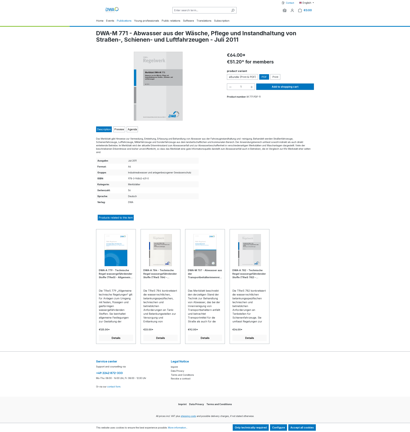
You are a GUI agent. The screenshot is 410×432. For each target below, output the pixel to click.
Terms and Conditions (182, 375)
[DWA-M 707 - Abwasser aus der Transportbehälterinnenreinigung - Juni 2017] (205, 251)
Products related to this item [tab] (116, 217)
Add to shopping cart (285, 86)
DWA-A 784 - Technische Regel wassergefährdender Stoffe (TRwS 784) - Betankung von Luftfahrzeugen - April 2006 (160, 274)
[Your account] (292, 10)
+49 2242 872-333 (109, 373)
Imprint (174, 367)
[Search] (233, 10)
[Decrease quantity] (230, 86)
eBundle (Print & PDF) (242, 77)
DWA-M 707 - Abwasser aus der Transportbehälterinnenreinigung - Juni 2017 (205, 274)
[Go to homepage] (112, 9)
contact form (113, 386)
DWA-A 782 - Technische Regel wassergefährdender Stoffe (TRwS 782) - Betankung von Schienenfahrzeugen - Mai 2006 (249, 274)
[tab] (104, 129)
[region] (158, 86)
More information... (177, 427)
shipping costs (188, 416)
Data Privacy (177, 371)
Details (116, 338)
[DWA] (284, 10)
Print (275, 77)
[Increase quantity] (251, 86)
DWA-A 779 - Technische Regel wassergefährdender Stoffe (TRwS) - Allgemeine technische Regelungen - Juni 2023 (115, 274)
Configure (278, 427)
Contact (290, 2)
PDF (264, 77)
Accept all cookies (302, 427)
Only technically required (251, 427)
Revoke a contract (180, 378)
